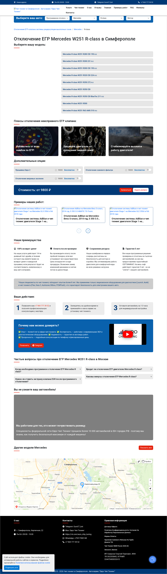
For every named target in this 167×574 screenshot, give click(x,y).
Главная (107, 8)
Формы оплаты (110, 536)
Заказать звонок (110, 550)
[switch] (78, 169)
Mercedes (78, 29)
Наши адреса (21, 2)
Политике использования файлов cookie (33, 563)
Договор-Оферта (110, 527)
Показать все (146, 448)
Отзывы (97, 8)
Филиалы (140, 8)
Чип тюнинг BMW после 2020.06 (116, 546)
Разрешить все (11, 568)
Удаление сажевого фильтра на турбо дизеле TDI (119, 541)
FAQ (132, 8)
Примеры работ (120, 8)
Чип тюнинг (79, 8)
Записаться (126, 190)
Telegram (38, 345)
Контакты (70, 13)
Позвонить (24, 345)
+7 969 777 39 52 (42, 306)
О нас (89, 8)
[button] (88, 231)
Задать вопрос (140, 190)
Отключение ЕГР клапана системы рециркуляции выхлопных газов (42, 29)
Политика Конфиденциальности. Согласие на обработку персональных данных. (121, 531)
